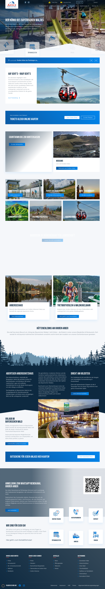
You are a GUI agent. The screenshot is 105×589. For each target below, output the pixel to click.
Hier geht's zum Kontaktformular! (19, 540)
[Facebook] (19, 585)
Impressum (63, 585)
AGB (69, 585)
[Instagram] (28, 2)
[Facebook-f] (25, 2)
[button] (80, 2)
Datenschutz (54, 585)
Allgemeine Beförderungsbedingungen (88, 585)
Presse (74, 585)
